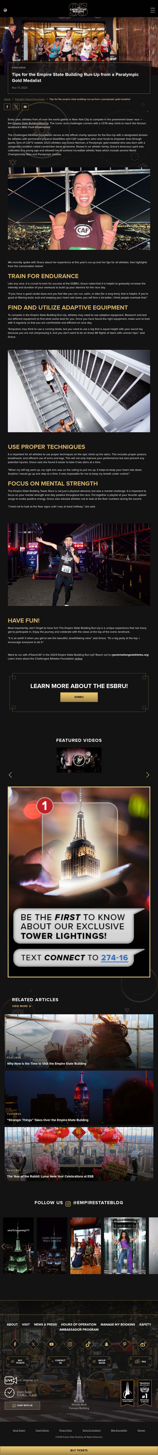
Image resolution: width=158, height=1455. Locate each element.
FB (15, 1344)
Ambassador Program (79, 1329)
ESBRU (79, 697)
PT (125, 1344)
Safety (145, 1324)
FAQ (144, 1362)
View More (20, 1006)
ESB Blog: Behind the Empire (30, 99)
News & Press (45, 1324)
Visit (26, 1324)
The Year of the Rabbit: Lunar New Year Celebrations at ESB (50, 1176)
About (12, 1324)
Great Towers (19, 1430)
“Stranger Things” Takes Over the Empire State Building (47, 1120)
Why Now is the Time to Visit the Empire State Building (46, 1063)
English (5, 10)
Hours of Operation (78, 1324)
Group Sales (102, 1361)
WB (143, 1344)
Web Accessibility (119, 1430)
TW (33, 1344)
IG (70, 1344)
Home (7, 99)
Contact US (60, 1361)
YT (51, 1344)
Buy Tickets (79, 1450)
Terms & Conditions (92, 1430)
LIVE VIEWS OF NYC (28, 1380)
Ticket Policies (42, 1430)
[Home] (78, 15)
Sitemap (141, 1430)
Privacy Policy (65, 1430)
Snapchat (106, 1344)
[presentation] (11, 775)
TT (88, 1344)
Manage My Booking (118, 1324)
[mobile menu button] (153, 10)
